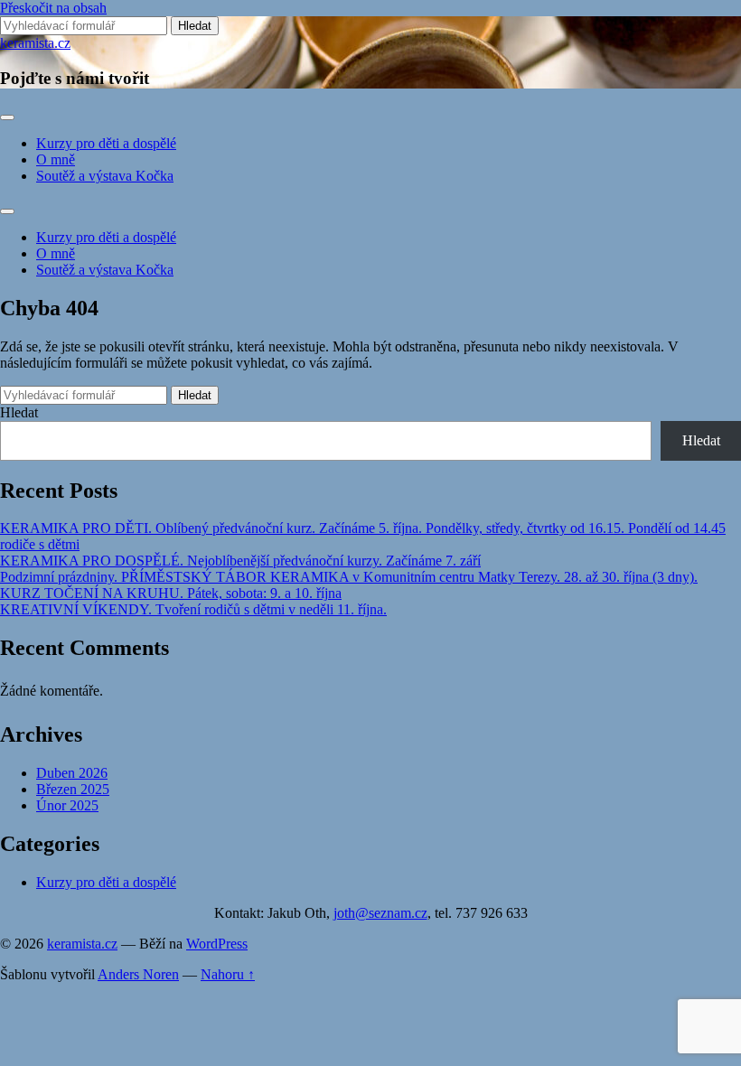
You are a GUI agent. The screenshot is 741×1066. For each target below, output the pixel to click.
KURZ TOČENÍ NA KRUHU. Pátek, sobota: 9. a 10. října (171, 593)
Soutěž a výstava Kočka (105, 175)
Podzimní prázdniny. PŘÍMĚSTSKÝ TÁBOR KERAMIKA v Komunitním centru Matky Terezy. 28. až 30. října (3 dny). (349, 576)
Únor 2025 (67, 805)
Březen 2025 (72, 789)
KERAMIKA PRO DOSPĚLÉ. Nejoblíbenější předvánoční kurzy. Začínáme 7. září (240, 560)
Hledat (19, 412)
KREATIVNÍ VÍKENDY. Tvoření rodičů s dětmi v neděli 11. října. (193, 609)
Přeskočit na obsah (53, 7)
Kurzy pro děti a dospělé (106, 143)
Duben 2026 (72, 773)
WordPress (217, 943)
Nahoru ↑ (228, 974)
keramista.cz (35, 43)
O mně (55, 159)
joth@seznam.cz (380, 913)
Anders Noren (138, 974)
